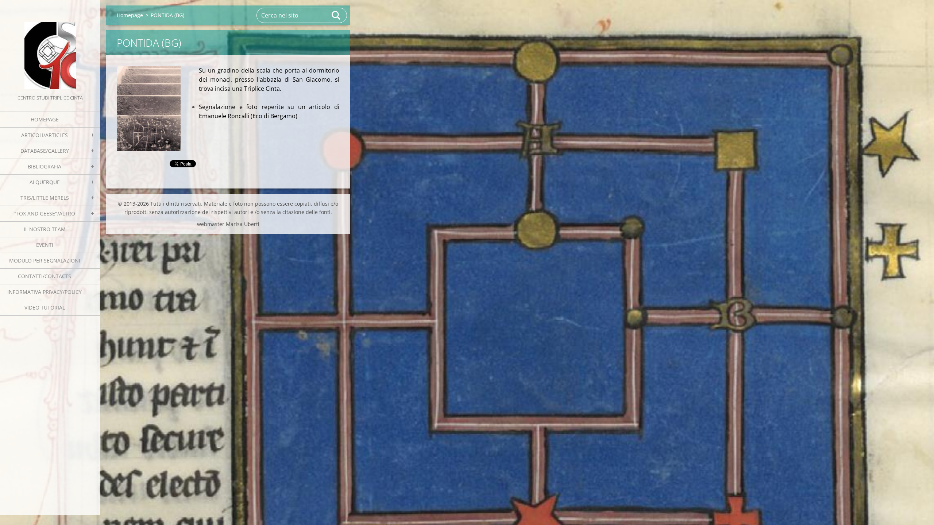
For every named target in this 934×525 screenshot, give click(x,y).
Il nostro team (45, 229)
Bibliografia (44, 166)
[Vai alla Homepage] (50, 46)
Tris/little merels (44, 197)
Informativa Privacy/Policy (44, 291)
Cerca (336, 15)
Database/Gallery (44, 150)
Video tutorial (44, 307)
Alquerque (45, 182)
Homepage (45, 119)
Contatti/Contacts (44, 276)
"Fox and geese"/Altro (44, 213)
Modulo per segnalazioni (44, 260)
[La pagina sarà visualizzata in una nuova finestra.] (149, 108)
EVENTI (44, 244)
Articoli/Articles (44, 135)
